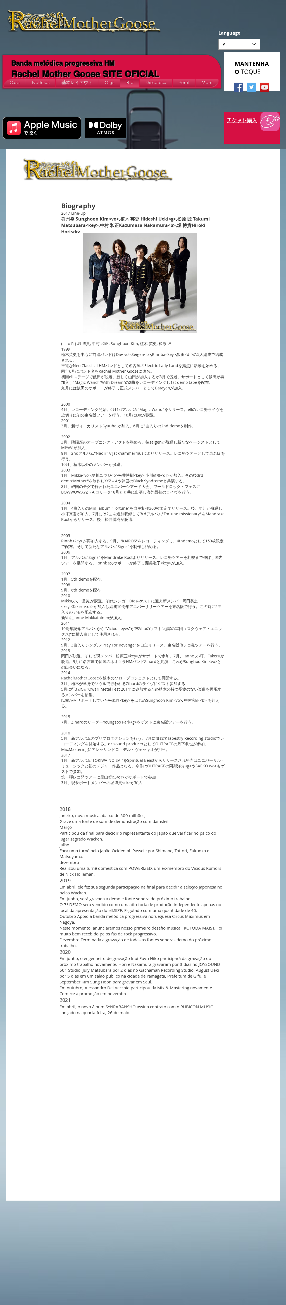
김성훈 (68, 219)
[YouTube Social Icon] (264, 87)
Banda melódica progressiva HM (63, 63)
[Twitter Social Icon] (251, 87)
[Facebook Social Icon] (238, 87)
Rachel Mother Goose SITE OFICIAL (85, 74)
